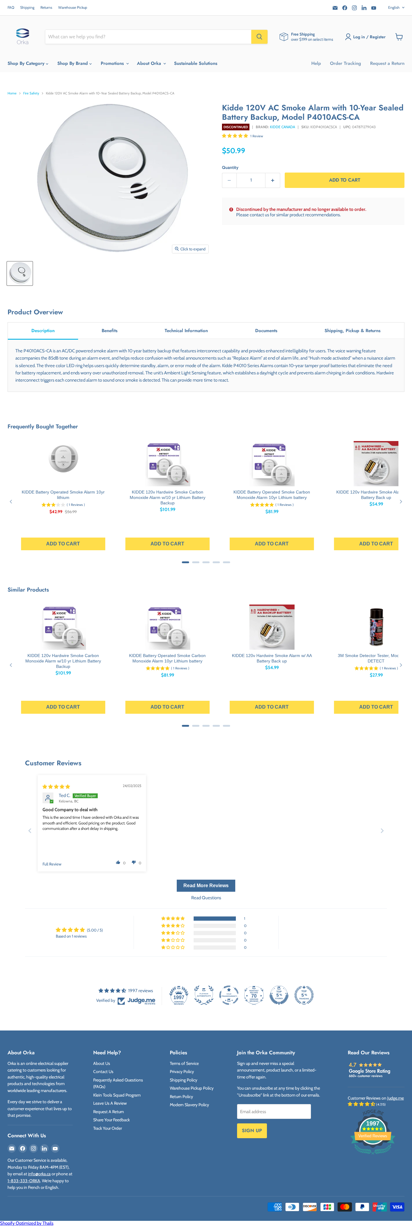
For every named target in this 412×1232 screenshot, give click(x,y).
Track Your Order (107, 1128)
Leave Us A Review (110, 1103)
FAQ (11, 7)
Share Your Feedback (111, 1119)
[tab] (43, 331)
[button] (235, 135)
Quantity (230, 167)
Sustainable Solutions (195, 63)
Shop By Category (27, 63)
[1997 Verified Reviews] (373, 1155)
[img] (56, 786)
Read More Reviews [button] (206, 885)
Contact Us (103, 1071)
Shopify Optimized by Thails (26, 1223)
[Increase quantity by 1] (272, 180)
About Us (101, 1063)
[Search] (259, 37)
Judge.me (395, 1098)
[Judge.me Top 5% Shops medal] (279, 995)
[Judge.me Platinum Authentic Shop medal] (204, 995)
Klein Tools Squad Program (117, 1095)
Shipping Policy (183, 1080)
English (394, 7)
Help (316, 63)
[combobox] (148, 37)
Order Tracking (345, 63)
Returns (46, 7)
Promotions (113, 63)
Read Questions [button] (206, 897)
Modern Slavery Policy (189, 1104)
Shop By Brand (73, 63)
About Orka (150, 63)
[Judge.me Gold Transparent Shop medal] (229, 995)
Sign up (252, 1130)
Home (12, 93)
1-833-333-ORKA (24, 1180)
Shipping (27, 7)
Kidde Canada (282, 127)
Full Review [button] (52, 864)
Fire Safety (31, 93)
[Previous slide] (30, 830)
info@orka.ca (39, 1173)
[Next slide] (382, 830)
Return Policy (181, 1096)
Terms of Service (184, 1063)
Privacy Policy (182, 1071)
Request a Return (387, 63)
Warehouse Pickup (72, 7)
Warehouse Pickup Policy (192, 1088)
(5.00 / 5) (95, 930)
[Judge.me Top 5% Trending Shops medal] (304, 995)
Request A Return (108, 1111)
